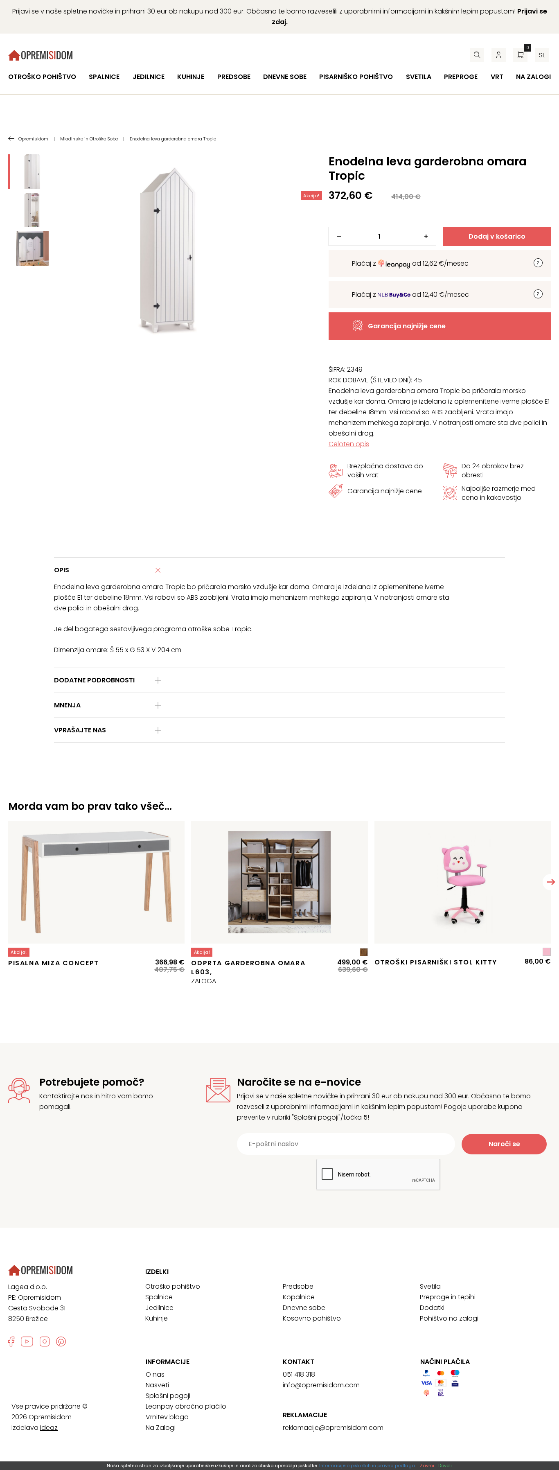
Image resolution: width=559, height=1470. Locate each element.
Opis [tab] (61, 570)
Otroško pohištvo (42, 76)
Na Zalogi (161, 1427)
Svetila (418, 76)
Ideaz (49, 1427)
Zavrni (427, 1465)
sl (542, 55)
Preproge (461, 76)
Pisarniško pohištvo (356, 76)
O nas (155, 1374)
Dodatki (432, 1307)
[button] (551, 882)
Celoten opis (349, 444)
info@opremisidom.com (321, 1385)
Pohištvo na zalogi (449, 1318)
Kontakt (298, 1362)
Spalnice (104, 76)
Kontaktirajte (59, 1096)
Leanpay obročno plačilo (186, 1406)
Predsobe (233, 76)
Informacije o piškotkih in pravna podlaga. (367, 1465)
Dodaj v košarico (497, 236)
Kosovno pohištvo (312, 1318)
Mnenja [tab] (67, 705)
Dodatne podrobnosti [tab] (94, 680)
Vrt (497, 76)
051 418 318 (299, 1374)
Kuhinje (190, 76)
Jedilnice (149, 76)
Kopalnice (299, 1297)
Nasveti (157, 1385)
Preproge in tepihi (448, 1297)
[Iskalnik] (477, 55)
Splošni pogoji (168, 1395)
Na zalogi (533, 76)
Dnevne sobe (285, 76)
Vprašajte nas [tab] (80, 730)
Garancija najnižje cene (407, 326)
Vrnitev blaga (167, 1417)
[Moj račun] (498, 55)
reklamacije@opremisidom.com (333, 1427)
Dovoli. (445, 1465)
